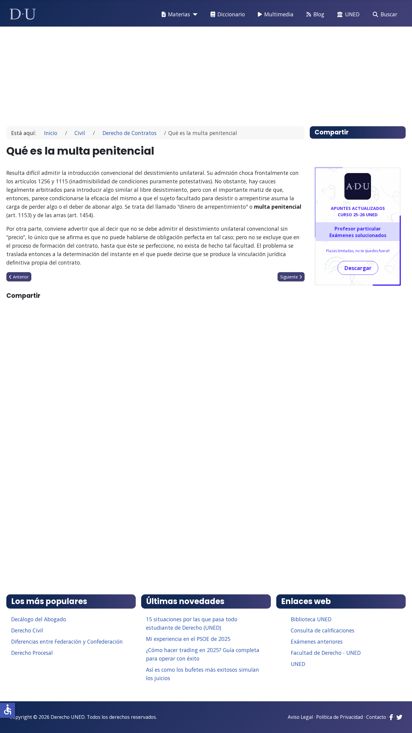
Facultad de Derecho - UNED (326, 652)
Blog (318, 14)
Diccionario (231, 14)
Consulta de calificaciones (322, 630)
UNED (352, 14)
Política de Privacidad (339, 717)
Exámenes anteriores (317, 641)
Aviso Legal (300, 717)
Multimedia (278, 14)
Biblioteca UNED (311, 619)
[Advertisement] (192, 73)
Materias (179, 14)
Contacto (376, 717)
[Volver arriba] (401, 721)
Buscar (389, 14)
